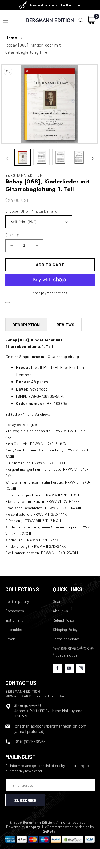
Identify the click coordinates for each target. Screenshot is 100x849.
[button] (81, 20)
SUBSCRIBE (25, 800)
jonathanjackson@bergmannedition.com (50, 725)
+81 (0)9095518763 (30, 741)
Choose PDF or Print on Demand (31, 211)
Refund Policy (63, 620)
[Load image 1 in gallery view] (22, 157)
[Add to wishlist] (7, 302)
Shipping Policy (65, 629)
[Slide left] (7, 158)
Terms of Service (66, 638)
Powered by (23, 826)
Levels (10, 638)
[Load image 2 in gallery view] (41, 157)
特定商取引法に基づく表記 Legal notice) (73, 651)
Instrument (14, 620)
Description (26, 324)
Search (58, 601)
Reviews (66, 324)
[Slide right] (93, 158)
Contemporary (17, 601)
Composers (14, 610)
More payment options (50, 293)
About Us (60, 610)
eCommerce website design (67, 826)
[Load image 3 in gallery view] (60, 157)
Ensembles (14, 629)
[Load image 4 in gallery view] (79, 157)
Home (11, 37)
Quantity (12, 235)
